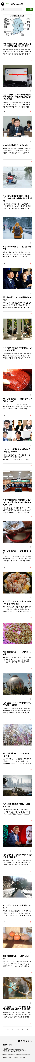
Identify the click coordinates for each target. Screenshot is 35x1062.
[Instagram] (24, 1041)
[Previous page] (12, 1029)
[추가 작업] (31, 40)
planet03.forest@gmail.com (24, 1054)
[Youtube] (26, 1041)
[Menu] (31, 3)
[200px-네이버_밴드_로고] (29, 1041)
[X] (31, 1041)
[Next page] (22, 1029)
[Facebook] (21, 1041)
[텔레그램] (19, 1041)
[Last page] (27, 1029)
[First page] (8, 1029)
